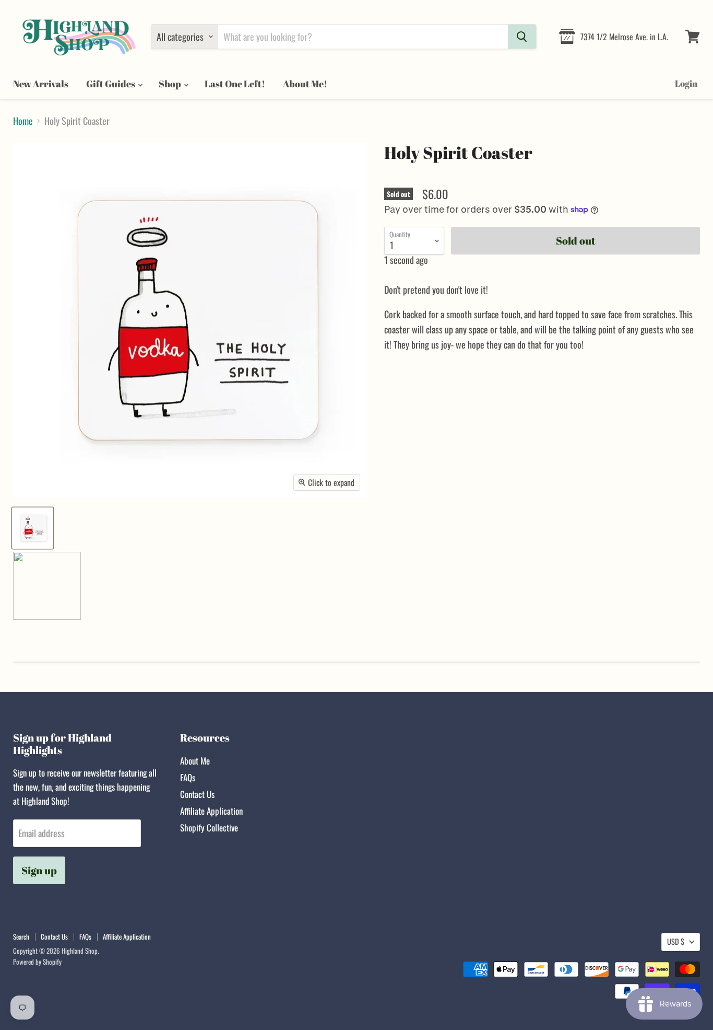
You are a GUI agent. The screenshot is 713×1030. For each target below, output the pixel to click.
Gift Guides (111, 83)
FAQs (187, 777)
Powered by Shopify (37, 961)
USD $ (675, 941)
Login (686, 83)
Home (23, 120)
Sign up (39, 870)
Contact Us (197, 794)
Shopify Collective (209, 827)
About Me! (305, 83)
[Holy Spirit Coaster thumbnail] (32, 528)
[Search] (522, 37)
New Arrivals (40, 83)
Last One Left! (235, 83)
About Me (195, 760)
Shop (171, 83)
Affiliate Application (211, 810)
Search (21, 936)
